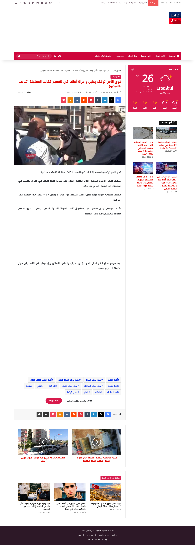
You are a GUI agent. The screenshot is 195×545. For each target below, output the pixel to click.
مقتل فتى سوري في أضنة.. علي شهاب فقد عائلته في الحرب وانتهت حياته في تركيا (71, 506)
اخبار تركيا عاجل (70, 386)
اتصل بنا (114, 535)
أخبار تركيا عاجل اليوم (41, 380)
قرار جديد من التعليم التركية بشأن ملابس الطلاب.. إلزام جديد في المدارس (35, 506)
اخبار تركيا (113, 386)
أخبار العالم (132, 56)
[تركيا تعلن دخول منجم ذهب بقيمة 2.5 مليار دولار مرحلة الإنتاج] (105, 492)
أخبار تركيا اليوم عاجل (68, 380)
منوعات (120, 56)
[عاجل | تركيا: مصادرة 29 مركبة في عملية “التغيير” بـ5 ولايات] (166, 133)
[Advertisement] (69, 29)
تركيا (28, 386)
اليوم (39, 386)
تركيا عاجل (112, 392)
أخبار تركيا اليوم (93, 380)
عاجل (86, 392)
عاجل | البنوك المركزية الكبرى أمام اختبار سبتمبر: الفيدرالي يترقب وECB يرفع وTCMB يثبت (143, 148)
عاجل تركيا (72, 392)
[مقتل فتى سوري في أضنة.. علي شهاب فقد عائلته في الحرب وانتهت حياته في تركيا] (70, 492)
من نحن (90, 535)
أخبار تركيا (160, 56)
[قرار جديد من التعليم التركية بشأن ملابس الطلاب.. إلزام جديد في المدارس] (34, 492)
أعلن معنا (81, 535)
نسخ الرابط (53, 401)
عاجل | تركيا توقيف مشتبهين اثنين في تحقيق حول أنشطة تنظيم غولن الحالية (144, 181)
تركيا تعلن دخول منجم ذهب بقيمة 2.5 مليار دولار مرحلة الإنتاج (106, 505)
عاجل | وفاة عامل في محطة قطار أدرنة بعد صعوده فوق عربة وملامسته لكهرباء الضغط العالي (167, 183)
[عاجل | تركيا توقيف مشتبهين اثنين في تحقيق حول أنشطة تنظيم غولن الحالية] (143, 168)
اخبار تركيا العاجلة (92, 386)
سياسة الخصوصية (102, 535)
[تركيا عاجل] (175, 18)
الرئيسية (173, 56)
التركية (52, 386)
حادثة (98, 392)
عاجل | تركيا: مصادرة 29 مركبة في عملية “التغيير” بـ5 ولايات (167, 145)
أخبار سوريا (145, 56)
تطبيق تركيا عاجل (103, 56)
